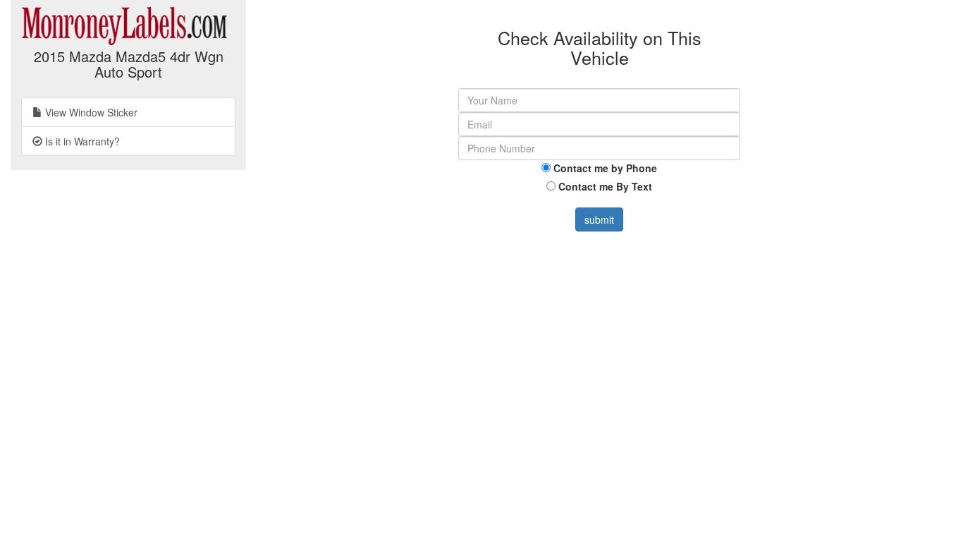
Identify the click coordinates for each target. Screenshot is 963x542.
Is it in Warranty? (81, 141)
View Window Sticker (89, 112)
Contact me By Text (605, 186)
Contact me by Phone (605, 168)
